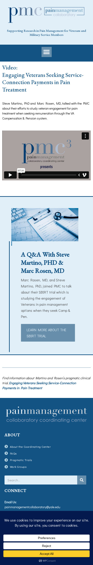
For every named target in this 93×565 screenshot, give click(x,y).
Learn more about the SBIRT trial (46, 332)
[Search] (81, 480)
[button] (47, 52)
